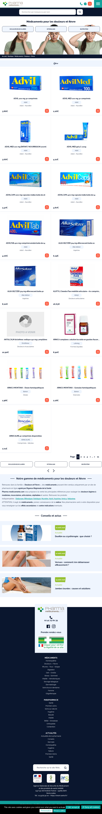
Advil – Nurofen (25, 106)
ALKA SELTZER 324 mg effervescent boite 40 (25, 291)
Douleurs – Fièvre (51, 664)
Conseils (51, 739)
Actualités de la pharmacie (51, 736)
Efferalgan (51, 29)
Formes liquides (76, 347)
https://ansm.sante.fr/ (59, 795)
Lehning (76, 343)
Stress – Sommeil (51, 676)
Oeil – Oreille (51, 673)
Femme (51, 691)
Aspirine (76, 250)
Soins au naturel (51, 709)
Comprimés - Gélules (26, 443)
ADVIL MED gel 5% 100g (76, 147)
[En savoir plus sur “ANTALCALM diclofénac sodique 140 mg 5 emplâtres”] (47, 352)
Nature (51, 751)
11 (98, 457)
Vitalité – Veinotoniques (51, 679)
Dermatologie (51, 685)
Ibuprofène (84, 29)
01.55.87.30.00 (43, 795)
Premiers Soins (51, 754)
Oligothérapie (51, 693)
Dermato (51, 742)
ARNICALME (25, 440)
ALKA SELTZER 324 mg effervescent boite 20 (76, 243)
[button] (47, 111)
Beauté (51, 715)
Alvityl (76, 295)
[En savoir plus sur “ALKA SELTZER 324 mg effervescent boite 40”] (47, 304)
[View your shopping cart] (90, 4)
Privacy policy (59, 811)
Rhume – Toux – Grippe (51, 667)
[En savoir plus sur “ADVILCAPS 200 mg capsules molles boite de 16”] (47, 207)
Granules (76, 395)
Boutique (10, 56)
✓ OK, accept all (72, 807)
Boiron (25, 391)
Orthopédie (51, 724)
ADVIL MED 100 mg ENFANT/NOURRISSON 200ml (25, 147)
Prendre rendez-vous (51, 632)
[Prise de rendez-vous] (85, 3)
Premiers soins (51, 706)
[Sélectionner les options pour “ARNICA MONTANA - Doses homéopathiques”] (47, 400)
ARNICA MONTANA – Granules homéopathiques (76, 388)
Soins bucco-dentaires (51, 688)
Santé (51, 703)
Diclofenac (25, 343)
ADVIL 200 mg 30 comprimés (25, 99)
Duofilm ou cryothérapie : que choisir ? (73, 536)
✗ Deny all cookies (90, 807)
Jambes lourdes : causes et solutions (72, 588)
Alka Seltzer (77, 247)
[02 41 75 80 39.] (81, 3)
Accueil (4, 56)
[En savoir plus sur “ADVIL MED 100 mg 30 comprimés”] (98, 111)
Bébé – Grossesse (51, 721)
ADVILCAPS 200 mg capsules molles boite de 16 (25, 195)
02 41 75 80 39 (51, 620)
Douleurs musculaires (18, 29)
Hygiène (51, 712)
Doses (25, 395)
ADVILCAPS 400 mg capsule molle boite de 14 (76, 195)
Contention (51, 727)
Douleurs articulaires (76, 298)
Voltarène (71, 499)
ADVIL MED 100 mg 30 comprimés (76, 99)
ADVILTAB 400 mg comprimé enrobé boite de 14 (25, 243)
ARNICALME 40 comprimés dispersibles (25, 436)
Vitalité (51, 718)
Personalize (46, 811)
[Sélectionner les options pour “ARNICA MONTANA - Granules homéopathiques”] (98, 400)
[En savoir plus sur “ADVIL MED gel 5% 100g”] (98, 159)
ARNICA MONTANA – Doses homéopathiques (25, 388)
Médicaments (19, 56)
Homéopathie (51, 661)
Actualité (58, 533)
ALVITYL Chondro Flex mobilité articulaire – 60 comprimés (77, 291)
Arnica (64, 499)
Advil (25, 102)
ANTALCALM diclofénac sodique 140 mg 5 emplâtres (25, 340)
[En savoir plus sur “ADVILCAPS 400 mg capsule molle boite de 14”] (98, 207)
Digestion (51, 670)
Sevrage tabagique (51, 682)
